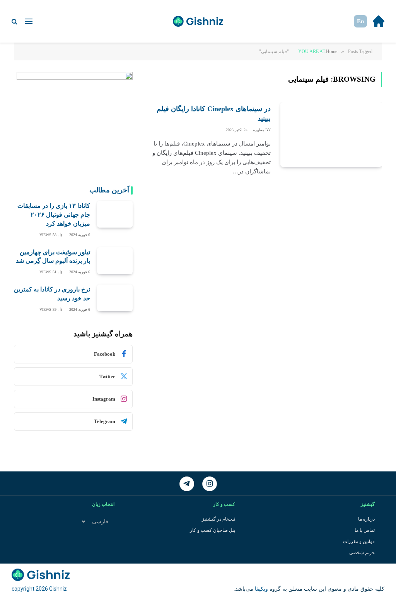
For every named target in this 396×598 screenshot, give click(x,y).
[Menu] (28, 21)
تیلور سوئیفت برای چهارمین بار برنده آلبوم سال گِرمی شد (53, 256)
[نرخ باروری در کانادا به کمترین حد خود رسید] (115, 297)
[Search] (15, 21)
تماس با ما (365, 530)
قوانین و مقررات (359, 541)
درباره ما (366, 519)
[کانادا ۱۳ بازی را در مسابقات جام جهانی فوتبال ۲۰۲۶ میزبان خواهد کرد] (115, 214)
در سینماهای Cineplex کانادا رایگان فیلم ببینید (214, 113)
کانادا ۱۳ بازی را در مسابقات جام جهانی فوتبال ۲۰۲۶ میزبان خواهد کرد (53, 214)
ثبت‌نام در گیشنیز (218, 519)
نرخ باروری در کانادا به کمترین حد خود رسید (52, 294)
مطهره (258, 130)
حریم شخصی (362, 552)
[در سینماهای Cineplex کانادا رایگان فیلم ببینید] (331, 134)
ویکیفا (260, 589)
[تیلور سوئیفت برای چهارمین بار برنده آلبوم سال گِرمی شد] (115, 260)
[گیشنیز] (198, 21)
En (360, 21)
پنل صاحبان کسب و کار (212, 530)
